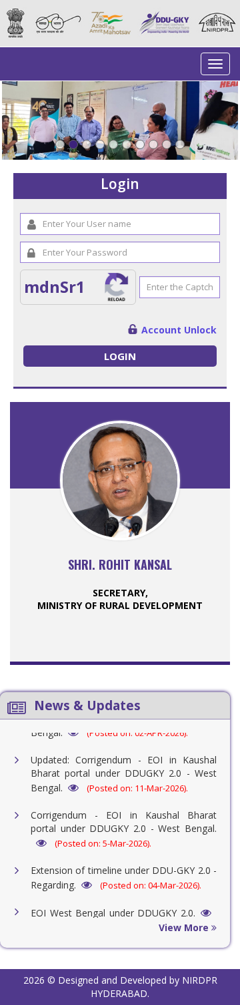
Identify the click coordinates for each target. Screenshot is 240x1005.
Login (120, 356)
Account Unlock (179, 329)
